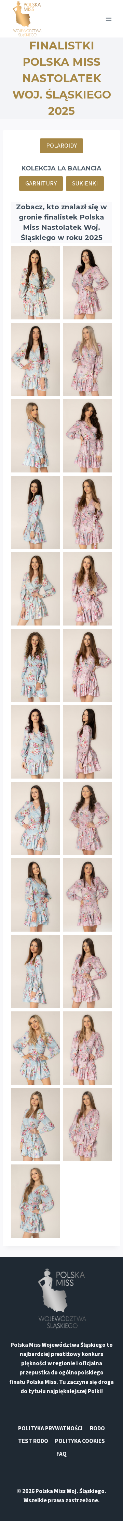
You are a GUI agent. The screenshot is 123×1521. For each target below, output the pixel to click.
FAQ (61, 1454)
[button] (35, 282)
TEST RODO (33, 1441)
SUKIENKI (85, 183)
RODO (97, 1428)
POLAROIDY (61, 145)
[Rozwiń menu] (108, 18)
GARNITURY (41, 183)
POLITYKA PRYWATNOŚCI (50, 1428)
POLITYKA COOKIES (80, 1441)
